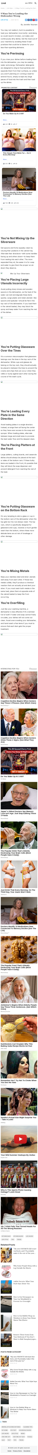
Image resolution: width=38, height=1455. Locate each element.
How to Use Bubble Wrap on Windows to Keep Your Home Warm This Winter (24, 1318)
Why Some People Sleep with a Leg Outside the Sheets (25, 1267)
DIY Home (5, 1430)
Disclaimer (27, 1451)
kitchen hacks (18, 1236)
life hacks (29, 1236)
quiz (3, 1440)
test (9, 1440)
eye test (13, 1430)
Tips (12, 1239)
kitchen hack (6, 1236)
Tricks (19, 1239)
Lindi (3, 3)
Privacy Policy (17, 1451)
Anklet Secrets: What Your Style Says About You (23, 1282)
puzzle (30, 1437)
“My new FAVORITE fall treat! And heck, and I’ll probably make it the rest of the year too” (24, 1252)
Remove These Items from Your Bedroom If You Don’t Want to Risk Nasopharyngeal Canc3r (24, 1337)
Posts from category (11, 1352)
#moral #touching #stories (11, 1427)
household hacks (25, 1430)
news (23, 1433)
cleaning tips (27, 1427)
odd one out (6, 1437)
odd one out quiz (19, 1437)
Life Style (10, 8)
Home (3, 8)
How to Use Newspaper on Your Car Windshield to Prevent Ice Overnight (23, 1299)
